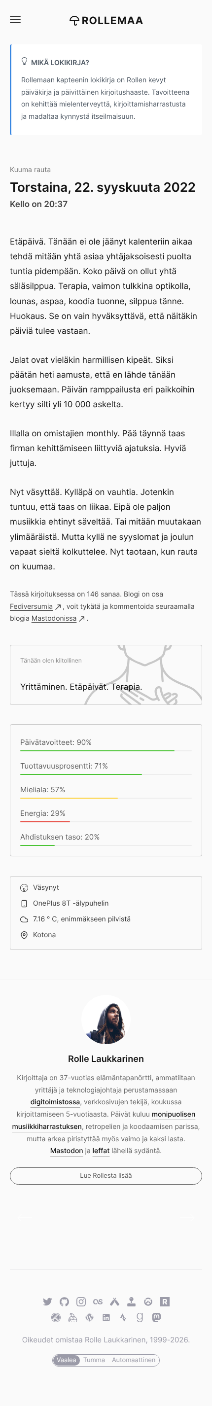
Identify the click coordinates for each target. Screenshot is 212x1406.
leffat (101, 1151)
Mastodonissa (54, 618)
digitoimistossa (55, 1102)
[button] (15, 20)
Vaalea (66, 1360)
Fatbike (183, 1217)
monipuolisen (174, 1114)
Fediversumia (31, 606)
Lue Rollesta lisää (106, 1176)
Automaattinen (133, 1360)
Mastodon (66, 1151)
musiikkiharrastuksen (47, 1127)
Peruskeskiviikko (28, 1217)
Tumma (94, 1360)
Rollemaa (113, 21)
